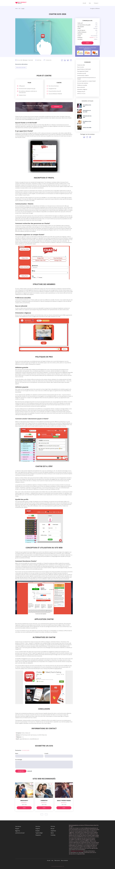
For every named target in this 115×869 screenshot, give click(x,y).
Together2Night (39, 833)
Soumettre (21, 771)
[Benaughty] (95, 53)
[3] (25, 750)
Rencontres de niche (21, 67)
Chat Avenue (18, 826)
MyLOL (52, 833)
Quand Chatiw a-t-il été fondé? (84, 69)
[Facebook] (62, 60)
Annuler (29, 771)
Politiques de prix (81, 91)
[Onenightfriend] (80, 53)
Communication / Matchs (83, 75)
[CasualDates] (79, 106)
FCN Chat (53, 826)
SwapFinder (53, 830)
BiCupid (52, 828)
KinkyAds (38, 830)
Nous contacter (64, 860)
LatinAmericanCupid (19, 833)
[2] (24, 750)
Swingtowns (38, 835)
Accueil (84, 3)
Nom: (16, 753)
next (46, 814)
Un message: (18, 759)
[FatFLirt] (79, 127)
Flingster (17, 828)
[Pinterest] (71, 60)
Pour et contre (80, 67)
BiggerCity (17, 830)
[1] (23, 750)
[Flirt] (87, 53)
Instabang (53, 835)
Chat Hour (38, 826)
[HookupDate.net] (79, 111)
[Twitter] (68, 60)
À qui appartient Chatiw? (82, 71)
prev (41, 814)
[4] (27, 750)
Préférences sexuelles (82, 85)
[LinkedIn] (65, 60)
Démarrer (56, 106)
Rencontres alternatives (21, 64)
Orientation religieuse (82, 89)
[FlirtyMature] (79, 122)
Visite (87, 43)
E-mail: (46, 753)
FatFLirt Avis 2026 (87, 127)
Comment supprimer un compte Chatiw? (86, 81)
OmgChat (38, 828)
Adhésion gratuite (81, 93)
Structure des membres (82, 83)
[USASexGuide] (79, 116)
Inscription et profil (81, 73)
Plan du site (57, 860)
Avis (90, 3)
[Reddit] (84, 137)
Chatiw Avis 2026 (81, 65)
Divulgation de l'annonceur (77, 851)
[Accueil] (21, 3)
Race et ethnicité (81, 87)
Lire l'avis (24, 804)
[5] (28, 750)
